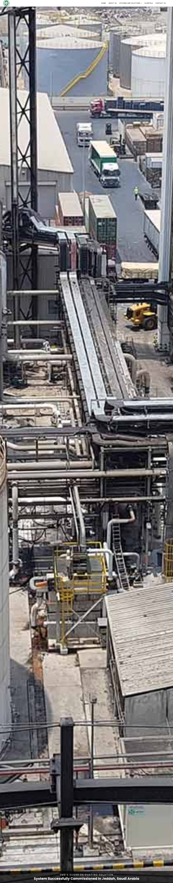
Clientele (148, 3)
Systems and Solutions (130, 3)
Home (103, 3)
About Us (113, 3)
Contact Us (161, 3)
